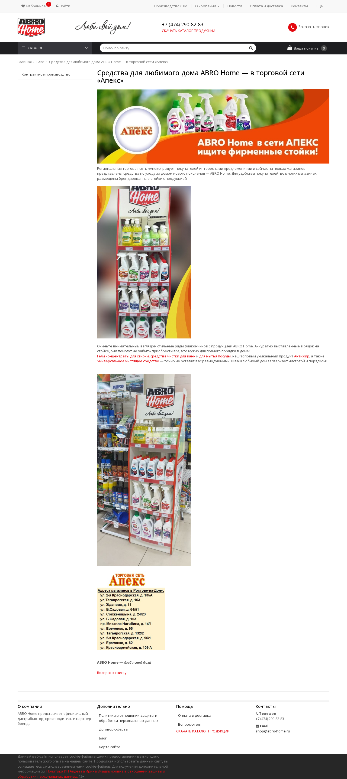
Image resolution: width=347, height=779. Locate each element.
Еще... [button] (320, 6)
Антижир (301, 356)
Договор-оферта (113, 729)
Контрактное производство (46, 74)
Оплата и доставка (266, 6)
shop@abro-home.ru (273, 731)
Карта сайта (109, 746)
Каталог (35, 47)
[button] (34, 6)
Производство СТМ (170, 6)
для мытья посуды (215, 356)
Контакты (299, 6)
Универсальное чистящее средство (128, 360)
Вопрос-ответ (190, 724)
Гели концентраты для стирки (123, 356)
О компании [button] (206, 6)
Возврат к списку (112, 672)
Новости (234, 6)
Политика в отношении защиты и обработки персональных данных (128, 718)
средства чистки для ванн (172, 356)
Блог (103, 738)
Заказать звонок (313, 26)
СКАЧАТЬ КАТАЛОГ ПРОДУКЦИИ (188, 30)
